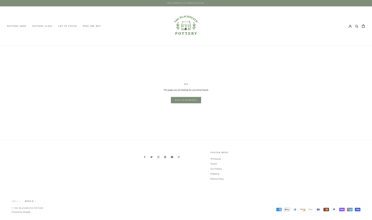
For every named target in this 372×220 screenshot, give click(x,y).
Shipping (214, 173)
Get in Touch (67, 26)
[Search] (356, 26)
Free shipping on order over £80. (186, 3)
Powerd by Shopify (21, 212)
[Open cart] (363, 26)
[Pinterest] (165, 157)
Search (213, 163)
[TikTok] (179, 157)
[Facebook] (145, 157)
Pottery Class (42, 26)
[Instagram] (158, 157)
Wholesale (215, 158)
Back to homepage (186, 100)
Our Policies (216, 168)
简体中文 (336, 26)
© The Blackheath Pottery (28, 208)
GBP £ (323, 26)
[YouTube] (172, 157)
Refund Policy (217, 178)
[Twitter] (151, 157)
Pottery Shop (16, 26)
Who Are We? (92, 26)
